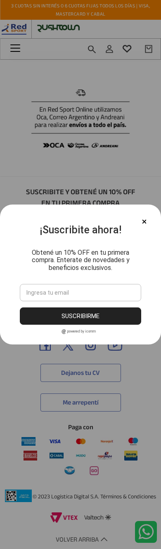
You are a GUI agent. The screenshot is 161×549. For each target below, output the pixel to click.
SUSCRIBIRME (80, 316)
